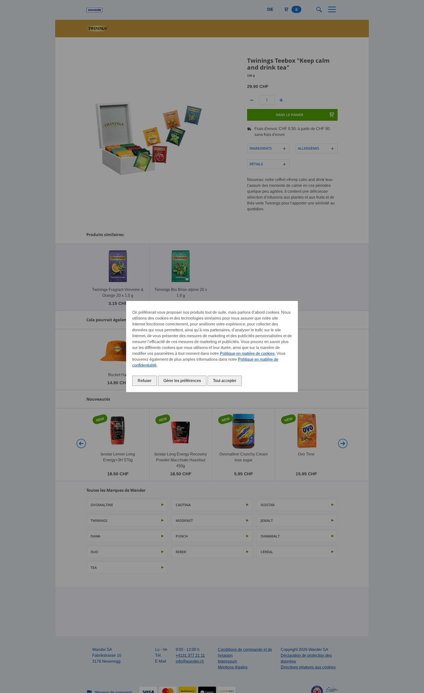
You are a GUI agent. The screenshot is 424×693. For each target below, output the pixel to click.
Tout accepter (224, 381)
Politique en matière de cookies (247, 353)
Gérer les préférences (182, 381)
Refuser (144, 381)
